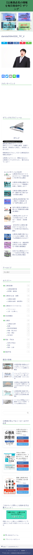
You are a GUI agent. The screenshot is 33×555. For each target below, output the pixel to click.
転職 (18, 326)
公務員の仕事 (18, 324)
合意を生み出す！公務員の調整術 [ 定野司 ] (22, 431)
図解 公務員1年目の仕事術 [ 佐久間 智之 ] (22, 479)
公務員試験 (17, 285)
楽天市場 (21, 441)
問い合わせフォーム (12, 535)
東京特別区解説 (18, 328)
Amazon (20, 438)
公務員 (17, 320)
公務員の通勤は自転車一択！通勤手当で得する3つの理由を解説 (20, 192)
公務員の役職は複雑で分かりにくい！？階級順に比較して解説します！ (20, 184)
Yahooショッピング (23, 444)
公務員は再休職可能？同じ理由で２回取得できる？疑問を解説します (20, 201)
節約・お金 (18, 347)
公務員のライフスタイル (17, 306)
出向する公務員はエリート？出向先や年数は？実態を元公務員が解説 (20, 253)
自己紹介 (18, 335)
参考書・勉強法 (18, 291)
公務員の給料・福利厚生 (18, 301)
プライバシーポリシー (12, 539)
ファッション (18, 309)
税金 (18, 345)
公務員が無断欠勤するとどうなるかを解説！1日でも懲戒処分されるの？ (20, 236)
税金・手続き (17, 339)
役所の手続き (18, 343)
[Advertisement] (16, 99)
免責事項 (23, 550)
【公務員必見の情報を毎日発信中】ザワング (16, 5)
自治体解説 (17, 316)
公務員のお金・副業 (17, 296)
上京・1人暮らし (18, 311)
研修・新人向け (18, 330)
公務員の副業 (18, 299)
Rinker (24, 434)
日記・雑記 (18, 332)
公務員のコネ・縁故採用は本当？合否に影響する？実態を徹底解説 (20, 244)
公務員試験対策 (18, 289)
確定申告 (17, 352)
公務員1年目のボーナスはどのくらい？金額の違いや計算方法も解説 (20, 176)
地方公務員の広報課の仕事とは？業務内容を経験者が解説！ (20, 209)
